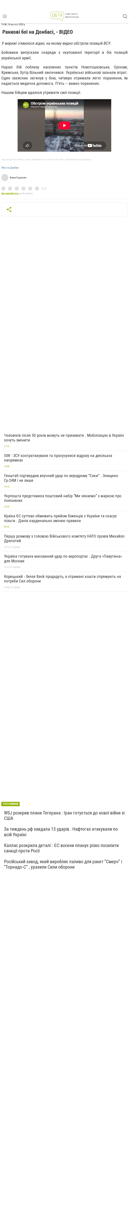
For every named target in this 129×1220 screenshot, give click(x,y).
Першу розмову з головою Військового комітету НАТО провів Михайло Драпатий (64, 538)
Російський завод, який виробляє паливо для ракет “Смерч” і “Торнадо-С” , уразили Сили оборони (63, 864)
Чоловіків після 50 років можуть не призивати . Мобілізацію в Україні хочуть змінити (64, 437)
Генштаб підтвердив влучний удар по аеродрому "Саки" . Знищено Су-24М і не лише (61, 478)
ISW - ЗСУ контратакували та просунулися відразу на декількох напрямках (58, 458)
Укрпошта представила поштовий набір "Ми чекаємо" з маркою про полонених (62, 498)
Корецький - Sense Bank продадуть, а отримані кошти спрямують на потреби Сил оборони (62, 579)
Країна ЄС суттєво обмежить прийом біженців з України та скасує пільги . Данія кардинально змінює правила (60, 518)
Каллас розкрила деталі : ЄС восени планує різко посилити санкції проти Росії (61, 848)
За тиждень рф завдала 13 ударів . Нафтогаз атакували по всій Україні (61, 831)
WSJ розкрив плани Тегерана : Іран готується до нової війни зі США (64, 815)
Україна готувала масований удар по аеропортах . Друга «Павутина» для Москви (63, 558)
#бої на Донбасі (10, 167)
